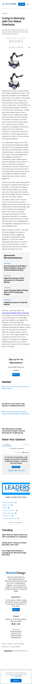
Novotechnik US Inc (9, 510)
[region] (16, 449)
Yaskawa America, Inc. (10, 518)
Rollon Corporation (8, 513)
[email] (22, 47)
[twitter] (16, 47)
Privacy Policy (5, 646)
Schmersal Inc (7, 516)
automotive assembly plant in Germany (15, 313)
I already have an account (16, 470)
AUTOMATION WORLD (16, 631)
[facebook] (10, 47)
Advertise (10, 643)
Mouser (5, 508)
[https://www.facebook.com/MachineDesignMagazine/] (12, 624)
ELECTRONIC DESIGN (16, 635)
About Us (4, 643)
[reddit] (19, 47)
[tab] (6, 444)
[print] (29, 47)
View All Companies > (16, 522)
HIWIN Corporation (9, 502)
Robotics (5, 13)
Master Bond (7, 505)
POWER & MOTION (16, 637)
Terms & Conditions (15, 646)
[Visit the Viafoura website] (25, 452)
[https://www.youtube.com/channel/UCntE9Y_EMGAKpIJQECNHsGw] (19, 624)
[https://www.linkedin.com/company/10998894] (14, 624)
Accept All (16, 680)
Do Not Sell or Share (19, 643)
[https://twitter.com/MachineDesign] (17, 624)
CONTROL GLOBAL (16, 633)
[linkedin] (13, 47)
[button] (3, 4)
